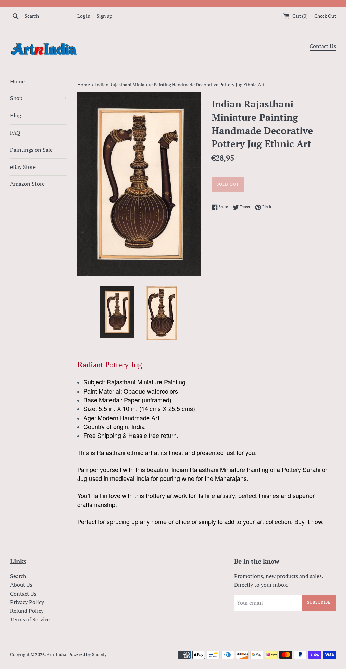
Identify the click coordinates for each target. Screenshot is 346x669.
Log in (83, 16)
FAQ (15, 132)
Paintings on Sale (31, 149)
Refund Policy (27, 611)
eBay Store (23, 167)
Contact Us (323, 46)
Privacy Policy (27, 602)
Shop (38, 98)
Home (17, 81)
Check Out (325, 16)
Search (18, 576)
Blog (15, 115)
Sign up (104, 16)
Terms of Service (30, 619)
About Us (21, 584)
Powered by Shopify (87, 654)
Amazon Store (27, 183)
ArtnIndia (56, 654)
